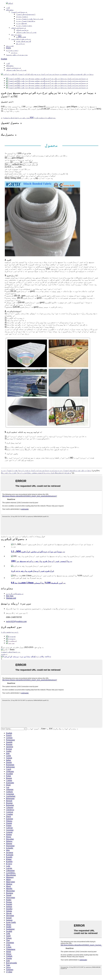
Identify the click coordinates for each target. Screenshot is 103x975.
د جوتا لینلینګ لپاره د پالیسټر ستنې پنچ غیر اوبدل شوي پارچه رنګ (36, 472)
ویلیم (4, 654)
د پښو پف (20, 43)
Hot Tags (9, 596)
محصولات (10, 10)
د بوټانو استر (18, 28)
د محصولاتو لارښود (14, 593)
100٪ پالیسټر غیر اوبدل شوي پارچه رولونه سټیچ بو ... (41, 561)
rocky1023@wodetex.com (16, 621)
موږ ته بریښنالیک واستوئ (16, 117)
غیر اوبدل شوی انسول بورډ (29, 19)
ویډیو (14, 52)
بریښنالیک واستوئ (10, 652)
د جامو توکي (22, 30)
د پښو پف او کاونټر (21, 39)
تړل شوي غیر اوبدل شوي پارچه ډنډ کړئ (32, 570)
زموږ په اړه (12, 50)
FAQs (8, 48)
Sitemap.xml (11, 598)
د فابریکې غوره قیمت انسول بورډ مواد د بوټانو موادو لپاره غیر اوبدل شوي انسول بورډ (46, 470)
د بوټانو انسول (19, 12)
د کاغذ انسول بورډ (25, 21)
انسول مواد (22, 16)
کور (8, 7)
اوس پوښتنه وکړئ (9, 632)
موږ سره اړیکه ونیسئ (17, 55)
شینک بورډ (21, 23)
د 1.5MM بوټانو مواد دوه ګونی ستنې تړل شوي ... (38, 551)
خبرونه (10, 46)
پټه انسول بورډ (24, 25)
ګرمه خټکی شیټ (23, 41)
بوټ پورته (16, 34)
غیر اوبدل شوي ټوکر (26, 32)
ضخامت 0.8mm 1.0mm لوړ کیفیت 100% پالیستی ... (38, 582)
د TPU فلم (21, 37)
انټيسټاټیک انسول (25, 14)
